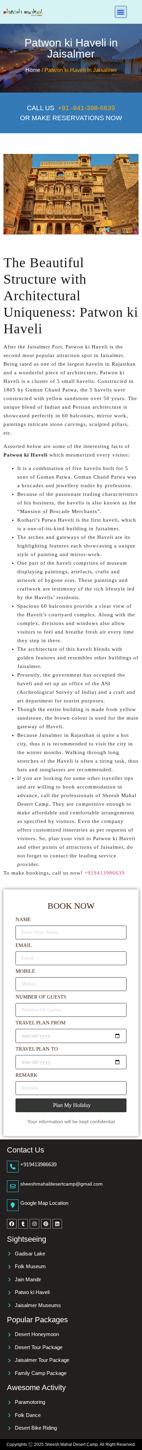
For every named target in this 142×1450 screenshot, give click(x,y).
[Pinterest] (46, 1224)
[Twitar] (23, 1224)
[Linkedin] (57, 1224)
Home (34, 70)
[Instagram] (34, 1224)
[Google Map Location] (13, 1205)
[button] (121, 12)
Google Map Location (44, 1203)
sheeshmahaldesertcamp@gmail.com (61, 1184)
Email (24, 945)
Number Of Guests (41, 997)
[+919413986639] (13, 1166)
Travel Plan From (40, 1022)
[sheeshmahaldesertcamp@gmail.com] (13, 1186)
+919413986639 (104, 873)
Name (23, 919)
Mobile (25, 971)
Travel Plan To (37, 1049)
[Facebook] (12, 1224)
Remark (27, 1075)
